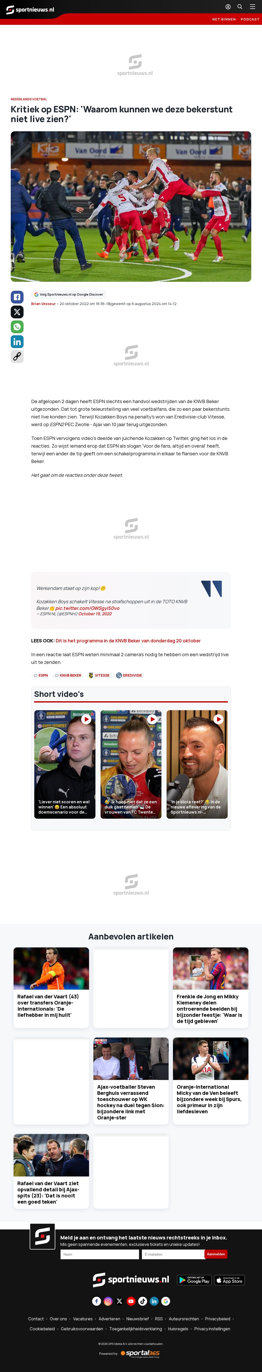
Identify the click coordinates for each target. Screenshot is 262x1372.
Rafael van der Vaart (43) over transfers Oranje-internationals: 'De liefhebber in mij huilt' (48, 1005)
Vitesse (102, 675)
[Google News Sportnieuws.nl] (165, 1302)
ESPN (43, 675)
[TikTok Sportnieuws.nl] (142, 1302)
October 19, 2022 (94, 614)
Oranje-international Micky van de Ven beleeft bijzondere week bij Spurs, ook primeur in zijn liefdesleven (209, 1099)
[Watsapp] (17, 326)
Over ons (58, 1319)
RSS (159, 1319)
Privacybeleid (217, 1319)
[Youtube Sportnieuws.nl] (131, 1302)
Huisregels (178, 1329)
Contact (36, 1319)
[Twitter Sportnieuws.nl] (119, 1302)
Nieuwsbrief (137, 1319)
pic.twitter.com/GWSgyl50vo (87, 608)
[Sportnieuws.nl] (30, 9)
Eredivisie (132, 675)
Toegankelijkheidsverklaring (135, 1329)
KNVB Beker (70, 675)
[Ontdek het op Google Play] (194, 1280)
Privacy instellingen (212, 1329)
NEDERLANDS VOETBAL (29, 99)
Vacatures (83, 1319)
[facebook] (17, 297)
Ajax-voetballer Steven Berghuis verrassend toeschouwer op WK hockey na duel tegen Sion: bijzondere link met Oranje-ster (131, 1102)
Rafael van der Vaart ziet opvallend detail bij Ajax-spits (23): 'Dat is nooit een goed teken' (48, 1192)
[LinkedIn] (17, 341)
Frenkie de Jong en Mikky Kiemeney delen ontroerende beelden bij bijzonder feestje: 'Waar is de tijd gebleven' (209, 1008)
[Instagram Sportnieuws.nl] (108, 1302)
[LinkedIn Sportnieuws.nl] (154, 1302)
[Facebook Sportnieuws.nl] (96, 1302)
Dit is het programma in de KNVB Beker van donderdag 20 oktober (128, 641)
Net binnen (224, 19)
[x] (17, 312)
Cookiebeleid (42, 1329)
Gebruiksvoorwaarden (82, 1329)
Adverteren (109, 1319)
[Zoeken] (240, 6)
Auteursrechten (184, 1319)
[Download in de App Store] (229, 1280)
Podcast (250, 19)
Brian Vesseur (43, 303)
